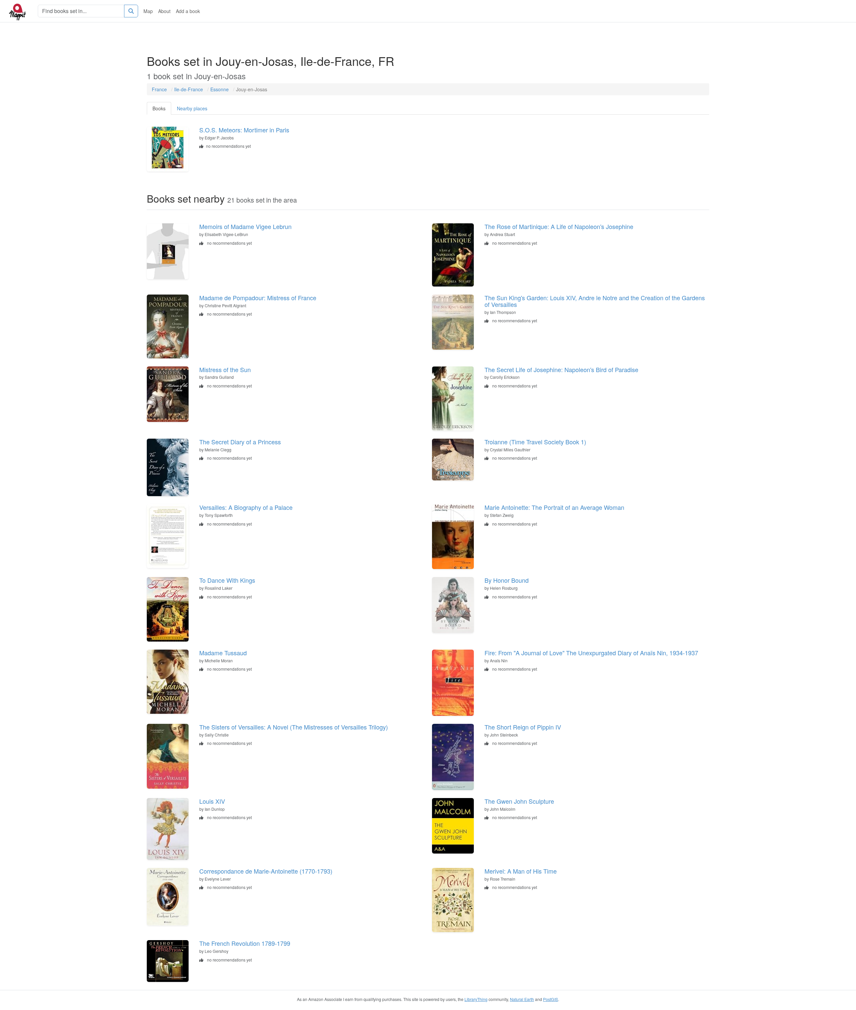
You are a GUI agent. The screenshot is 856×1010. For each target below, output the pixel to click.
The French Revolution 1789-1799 (244, 943)
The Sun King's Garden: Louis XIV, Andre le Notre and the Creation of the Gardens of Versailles (595, 301)
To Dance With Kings (227, 580)
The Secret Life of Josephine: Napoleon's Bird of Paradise (561, 369)
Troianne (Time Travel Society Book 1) (535, 441)
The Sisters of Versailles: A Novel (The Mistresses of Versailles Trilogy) (293, 726)
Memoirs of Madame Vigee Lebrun (245, 226)
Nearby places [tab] (192, 108)
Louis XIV (212, 801)
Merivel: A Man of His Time (521, 871)
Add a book (188, 11)
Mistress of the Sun (225, 369)
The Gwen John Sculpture (519, 801)
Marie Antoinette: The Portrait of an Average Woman (554, 507)
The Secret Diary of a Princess (240, 441)
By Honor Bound (507, 580)
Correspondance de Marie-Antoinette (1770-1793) (265, 871)
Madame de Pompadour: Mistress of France (257, 297)
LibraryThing (476, 999)
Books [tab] (159, 108)
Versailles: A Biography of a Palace (246, 507)
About (164, 11)
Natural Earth (522, 999)
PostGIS (550, 999)
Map (148, 11)
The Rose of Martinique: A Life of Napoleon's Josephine (559, 226)
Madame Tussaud (223, 652)
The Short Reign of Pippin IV (523, 726)
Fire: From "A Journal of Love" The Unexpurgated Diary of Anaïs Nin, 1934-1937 (591, 652)
